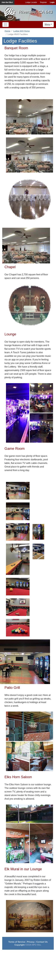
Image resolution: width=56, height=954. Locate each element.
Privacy (30, 942)
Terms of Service (16, 942)
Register (43, 2)
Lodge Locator (31, 2)
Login (52, 2)
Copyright (19, 945)
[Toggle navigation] (5, 24)
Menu (47, 24)
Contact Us (42, 942)
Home (7, 31)
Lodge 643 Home (21, 31)
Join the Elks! (7, 2)
